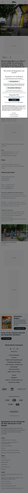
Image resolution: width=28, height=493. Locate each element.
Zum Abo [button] (14, 99)
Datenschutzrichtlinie (14, 114)
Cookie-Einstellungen (14, 116)
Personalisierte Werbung (14, 87)
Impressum (14, 113)
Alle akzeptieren (14, 81)
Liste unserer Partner (6, 110)
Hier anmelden (20, 102)
